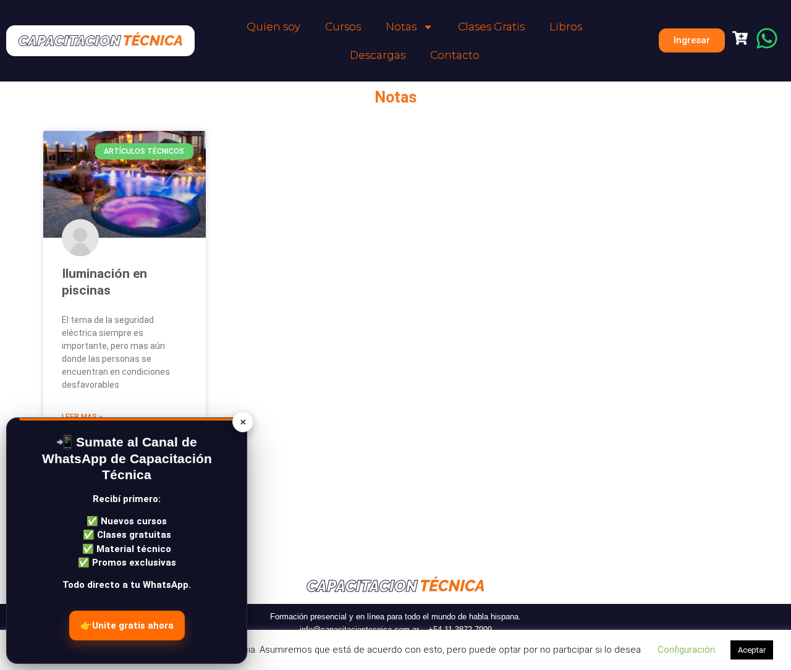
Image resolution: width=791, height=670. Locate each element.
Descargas (377, 55)
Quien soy (273, 26)
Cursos (343, 26)
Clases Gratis (491, 26)
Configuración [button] (686, 649)
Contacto (455, 55)
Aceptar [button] (752, 650)
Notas (401, 26)
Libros (565, 26)
